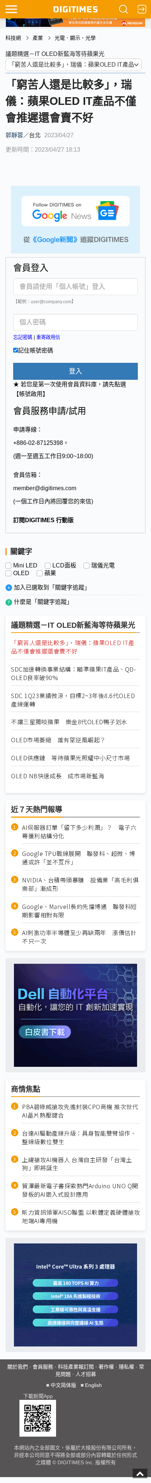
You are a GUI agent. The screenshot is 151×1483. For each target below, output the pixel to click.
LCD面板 (64, 566)
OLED (21, 573)
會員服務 (43, 1367)
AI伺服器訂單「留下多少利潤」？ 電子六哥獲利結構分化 (79, 831)
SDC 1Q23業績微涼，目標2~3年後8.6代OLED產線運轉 (73, 699)
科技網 (13, 38)
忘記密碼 (22, 337)
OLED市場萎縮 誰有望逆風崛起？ (58, 740)
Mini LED (25, 566)
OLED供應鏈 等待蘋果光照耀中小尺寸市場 (70, 758)
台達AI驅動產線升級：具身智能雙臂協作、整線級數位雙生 (79, 1137)
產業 (38, 38)
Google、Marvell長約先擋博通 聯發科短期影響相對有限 (79, 910)
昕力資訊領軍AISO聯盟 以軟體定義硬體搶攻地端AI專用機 (81, 1216)
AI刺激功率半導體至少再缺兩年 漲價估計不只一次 (79, 936)
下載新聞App (38, 1396)
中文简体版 (63, 1385)
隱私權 (126, 1367)
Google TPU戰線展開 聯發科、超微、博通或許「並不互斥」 (78, 857)
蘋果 (50, 573)
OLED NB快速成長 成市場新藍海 (57, 776)
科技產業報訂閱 (76, 1367)
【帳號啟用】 (30, 394)
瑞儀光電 (103, 566)
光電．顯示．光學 (75, 38)
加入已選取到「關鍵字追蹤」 (52, 587)
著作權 (106, 1367)
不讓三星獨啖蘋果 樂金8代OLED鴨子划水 (69, 722)
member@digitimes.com (44, 488)
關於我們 (17, 1367)
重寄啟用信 (48, 337)
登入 (75, 371)
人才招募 (86, 1374)
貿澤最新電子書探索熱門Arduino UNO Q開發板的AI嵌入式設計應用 (80, 1190)
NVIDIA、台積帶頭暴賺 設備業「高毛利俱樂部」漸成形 (80, 884)
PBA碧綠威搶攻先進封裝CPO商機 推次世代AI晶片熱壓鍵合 (80, 1110)
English (93, 1385)
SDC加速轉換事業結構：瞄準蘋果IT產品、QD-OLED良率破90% (73, 673)
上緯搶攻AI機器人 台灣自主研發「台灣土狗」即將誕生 (77, 1163)
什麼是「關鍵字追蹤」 (43, 602)
